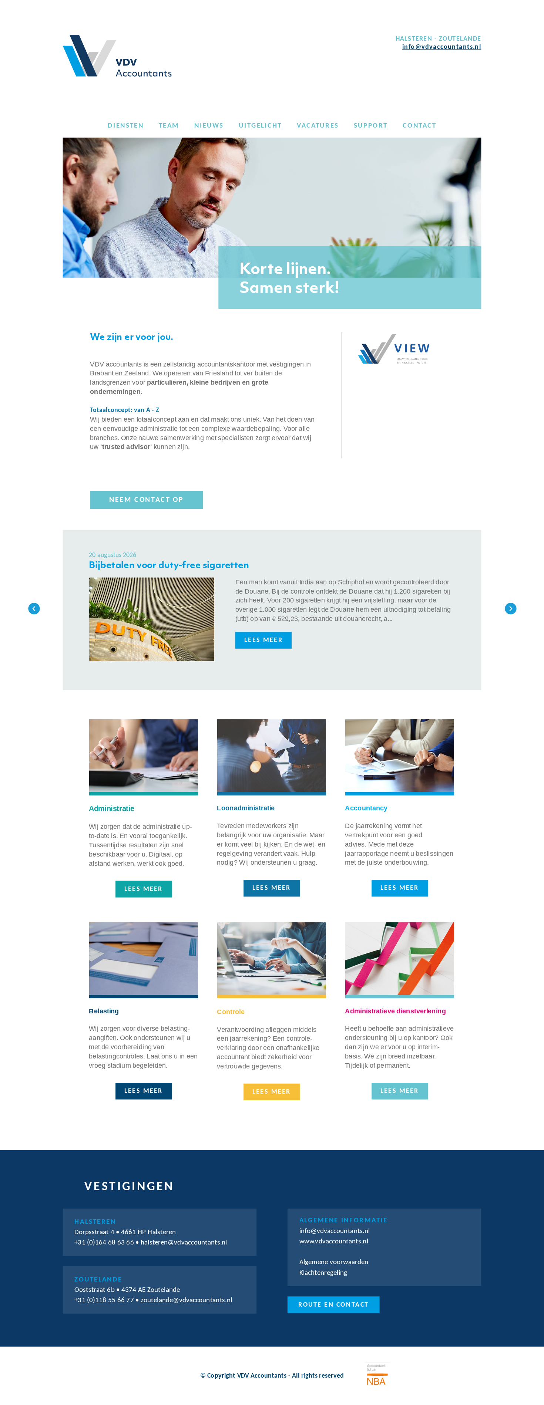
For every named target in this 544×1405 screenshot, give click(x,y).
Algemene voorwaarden (334, 1262)
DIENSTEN (126, 125)
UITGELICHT (260, 125)
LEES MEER (263, 640)
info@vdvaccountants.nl (441, 47)
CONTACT (419, 125)
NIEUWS (209, 125)
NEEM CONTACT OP (146, 500)
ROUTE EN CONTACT (333, 1304)
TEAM (169, 125)
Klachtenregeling (323, 1272)
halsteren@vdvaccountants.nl (184, 1242)
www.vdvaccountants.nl (334, 1241)
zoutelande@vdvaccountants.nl (186, 1300)
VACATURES (318, 125)
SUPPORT (371, 125)
